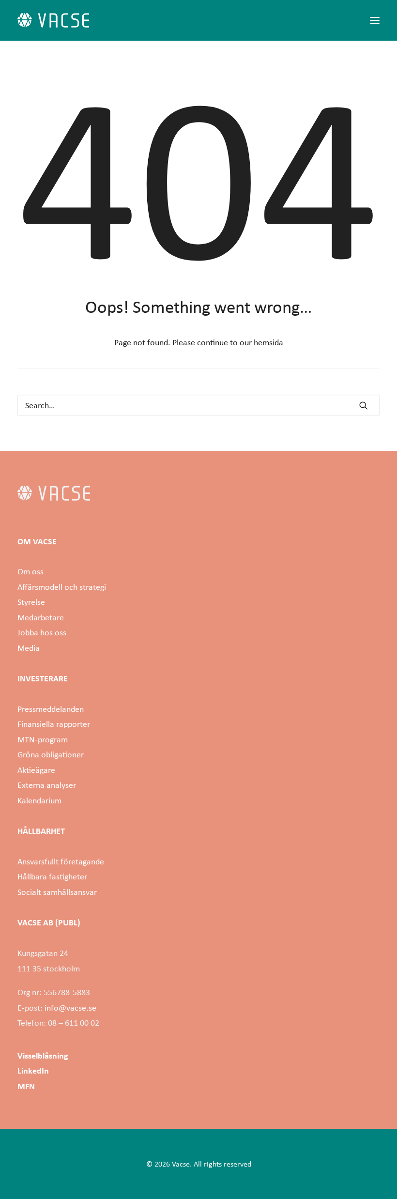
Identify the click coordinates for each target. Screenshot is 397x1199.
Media (28, 648)
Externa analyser (46, 785)
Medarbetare (40, 617)
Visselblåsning (42, 1055)
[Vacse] (53, 20)
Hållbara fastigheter (52, 876)
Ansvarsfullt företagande (60, 861)
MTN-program (42, 739)
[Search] (198, 405)
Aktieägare (36, 770)
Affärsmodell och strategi (61, 587)
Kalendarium (39, 800)
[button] (374, 20)
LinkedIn (33, 1070)
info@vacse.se (70, 1007)
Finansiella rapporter (53, 724)
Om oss (30, 571)
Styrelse (31, 602)
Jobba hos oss (41, 632)
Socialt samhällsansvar (57, 892)
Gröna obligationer (50, 754)
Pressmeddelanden (50, 709)
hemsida (268, 342)
